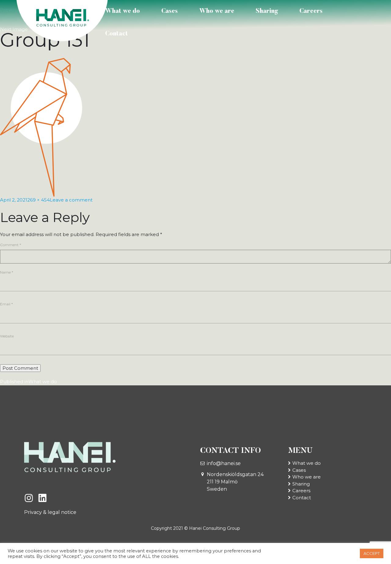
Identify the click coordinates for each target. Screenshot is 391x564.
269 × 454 (38, 200)
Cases (169, 11)
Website (7, 336)
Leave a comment (71, 200)
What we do (122, 11)
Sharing (267, 11)
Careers (311, 11)
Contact (116, 34)
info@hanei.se (224, 463)
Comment (10, 244)
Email (6, 304)
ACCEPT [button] (372, 553)
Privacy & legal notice (50, 512)
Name (6, 272)
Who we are (216, 11)
